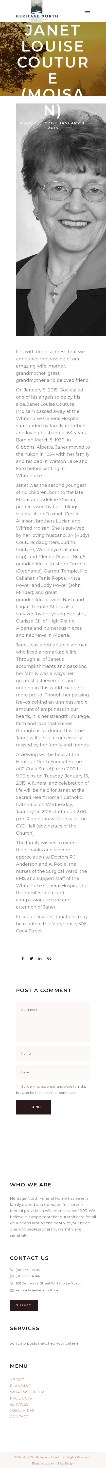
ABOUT (17, 1379)
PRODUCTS (21, 1398)
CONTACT (19, 1416)
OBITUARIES (22, 1410)
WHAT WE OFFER (27, 1392)
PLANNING (20, 1386)
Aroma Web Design (61, 1463)
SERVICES (19, 1404)
